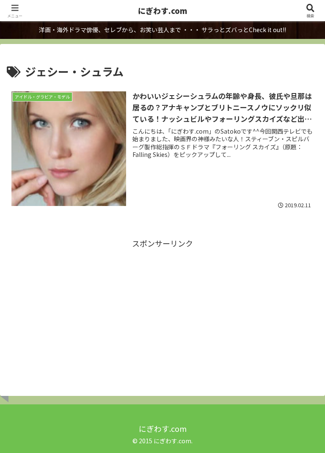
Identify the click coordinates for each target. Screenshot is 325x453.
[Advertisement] (162, 309)
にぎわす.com (162, 10)
